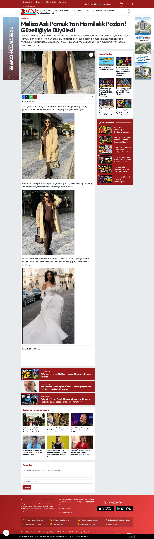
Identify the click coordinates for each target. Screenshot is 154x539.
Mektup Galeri (62, 532)
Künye (23, 532)
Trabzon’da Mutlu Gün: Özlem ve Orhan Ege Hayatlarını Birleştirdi (31, 430)
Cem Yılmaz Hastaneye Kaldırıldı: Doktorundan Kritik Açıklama (80, 430)
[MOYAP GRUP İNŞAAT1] (143, 48)
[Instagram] (113, 502)
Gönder (27, 487)
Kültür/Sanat (72, 532)
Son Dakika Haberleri (87, 524)
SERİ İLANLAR (30, 6)
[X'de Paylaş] (27, 97)
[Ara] (129, 10)
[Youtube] (117, 502)
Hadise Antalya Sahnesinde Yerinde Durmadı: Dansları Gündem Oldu (57, 430)
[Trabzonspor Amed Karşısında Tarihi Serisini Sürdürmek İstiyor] (123, 82)
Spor (48, 10)
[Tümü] (130, 54)
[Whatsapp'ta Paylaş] (31, 97)
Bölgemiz (41, 10)
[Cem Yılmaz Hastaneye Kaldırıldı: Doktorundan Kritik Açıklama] (82, 419)
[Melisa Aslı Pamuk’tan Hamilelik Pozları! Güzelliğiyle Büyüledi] (58, 72)
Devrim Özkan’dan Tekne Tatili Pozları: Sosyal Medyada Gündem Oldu (80, 452)
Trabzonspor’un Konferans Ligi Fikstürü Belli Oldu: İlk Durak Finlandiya (106, 92)
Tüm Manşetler (58, 524)
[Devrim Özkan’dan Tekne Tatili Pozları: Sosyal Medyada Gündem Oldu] (82, 442)
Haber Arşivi (112, 524)
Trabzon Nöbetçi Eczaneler (34, 520)
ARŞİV (64, 2)
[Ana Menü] (129, 13)
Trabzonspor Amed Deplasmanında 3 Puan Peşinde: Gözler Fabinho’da (106, 112)
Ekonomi (81, 10)
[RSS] (124, 502)
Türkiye (55, 10)
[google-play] (124, 508)
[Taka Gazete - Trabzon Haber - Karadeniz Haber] (28, 11)
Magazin (25, 18)
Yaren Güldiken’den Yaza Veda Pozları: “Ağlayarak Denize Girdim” (32, 452)
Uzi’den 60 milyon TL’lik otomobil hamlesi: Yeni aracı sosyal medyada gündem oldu (57, 453)
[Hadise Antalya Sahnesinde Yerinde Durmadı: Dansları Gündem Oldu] (58, 419)
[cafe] (11, 48)
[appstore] (106, 508)
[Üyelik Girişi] (131, 4)
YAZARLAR (28, 2)
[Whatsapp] (120, 502)
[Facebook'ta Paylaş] (23, 97)
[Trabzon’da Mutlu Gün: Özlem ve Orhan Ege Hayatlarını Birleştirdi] (34, 419)
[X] (109, 502)
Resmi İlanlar (109, 10)
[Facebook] (105, 502)
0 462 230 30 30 (67, 508)
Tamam (131, 536)
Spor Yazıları (88, 532)
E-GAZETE (52, 2)
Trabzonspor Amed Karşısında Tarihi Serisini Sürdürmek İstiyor (123, 91)
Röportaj (90, 10)
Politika (99, 10)
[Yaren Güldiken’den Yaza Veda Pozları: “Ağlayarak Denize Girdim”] (34, 442)
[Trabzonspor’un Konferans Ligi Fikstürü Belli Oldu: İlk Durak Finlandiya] (106, 82)
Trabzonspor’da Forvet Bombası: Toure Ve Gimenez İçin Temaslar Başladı (123, 71)
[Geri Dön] (6, 533)
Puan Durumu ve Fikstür (33, 524)
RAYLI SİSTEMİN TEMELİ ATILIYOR (106, 68)
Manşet (80, 532)
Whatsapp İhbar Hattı (46, 13)
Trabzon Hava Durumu (61, 520)
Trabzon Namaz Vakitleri (89, 520)
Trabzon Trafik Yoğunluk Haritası (119, 520)
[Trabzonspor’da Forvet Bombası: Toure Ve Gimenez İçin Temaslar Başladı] (123, 61)
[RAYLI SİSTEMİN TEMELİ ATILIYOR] (106, 61)
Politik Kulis (64, 10)
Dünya (73, 10)
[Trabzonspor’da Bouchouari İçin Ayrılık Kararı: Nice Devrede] (123, 103)
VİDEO (40, 2)
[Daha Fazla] (35, 97)
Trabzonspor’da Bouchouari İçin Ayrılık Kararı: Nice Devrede (123, 112)
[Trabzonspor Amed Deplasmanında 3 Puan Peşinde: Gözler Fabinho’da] (106, 103)
